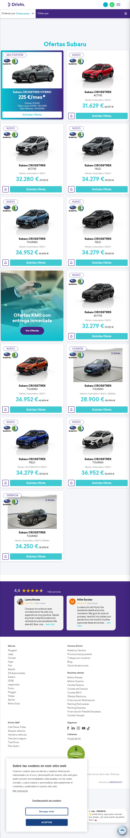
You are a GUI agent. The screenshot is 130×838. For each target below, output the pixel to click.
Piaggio (12, 692)
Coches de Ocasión (77, 688)
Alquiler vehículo (17, 731)
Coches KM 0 (74, 692)
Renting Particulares (78, 704)
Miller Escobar (84, 599)
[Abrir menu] (118, 4)
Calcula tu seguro (17, 738)
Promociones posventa (79, 654)
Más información (20, 791)
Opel (10, 661)
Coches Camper (75, 715)
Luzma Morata (32, 599)
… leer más (49, 624)
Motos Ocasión (75, 681)
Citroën (12, 658)
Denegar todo (46, 811)
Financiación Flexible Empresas (84, 711)
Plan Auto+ (14, 746)
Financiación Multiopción (81, 700)
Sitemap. (115, 774)
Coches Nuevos (75, 685)
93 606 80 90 (74, 739)
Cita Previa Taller (17, 727)
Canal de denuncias (77, 665)
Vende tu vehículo (17, 734)
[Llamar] (105, 4)
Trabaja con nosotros (78, 658)
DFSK (11, 680)
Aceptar (46, 822)
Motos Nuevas (75, 677)
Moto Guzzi (14, 703)
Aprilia (11, 699)
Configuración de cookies (46, 800)
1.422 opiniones (54, 592)
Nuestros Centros (76, 650)
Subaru (11, 677)
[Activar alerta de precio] (71, 116)
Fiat (10, 665)
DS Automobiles (16, 673)
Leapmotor (14, 684)
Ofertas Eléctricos (76, 696)
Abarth (11, 669)
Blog (69, 661)
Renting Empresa (76, 707)
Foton (11, 688)
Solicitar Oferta (32, 115)
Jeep (10, 654)
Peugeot (12, 650)
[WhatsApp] (112, 4)
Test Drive (13, 742)
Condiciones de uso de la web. (94, 774)
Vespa (11, 696)
